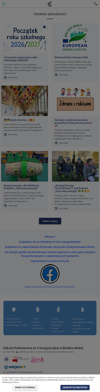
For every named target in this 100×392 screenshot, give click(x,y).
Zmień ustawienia (25, 387)
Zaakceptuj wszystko (75, 387)
